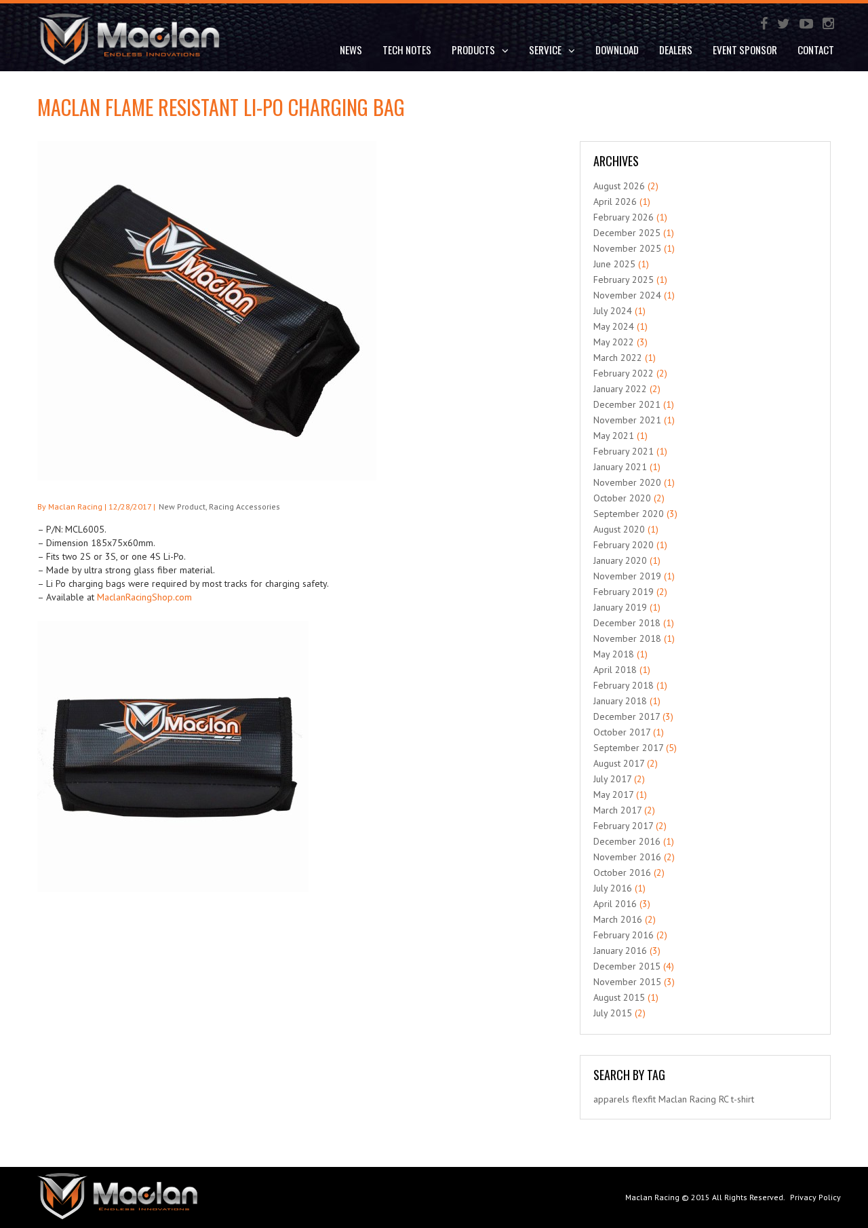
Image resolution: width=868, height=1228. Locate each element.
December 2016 (626, 841)
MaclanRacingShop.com (144, 597)
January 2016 (620, 950)
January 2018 (620, 701)
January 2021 (620, 467)
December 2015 (626, 966)
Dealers (675, 49)
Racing (703, 1099)
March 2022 (617, 357)
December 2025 (626, 233)
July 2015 (612, 1013)
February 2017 (623, 826)
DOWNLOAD (617, 49)
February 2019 (623, 592)
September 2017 (628, 748)
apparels (611, 1099)
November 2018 (627, 638)
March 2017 (617, 810)
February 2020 (623, 545)
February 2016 (623, 935)
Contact (815, 49)
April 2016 (615, 904)
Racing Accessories (244, 506)
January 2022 (620, 389)
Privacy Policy (815, 1197)
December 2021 (626, 404)
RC (723, 1099)
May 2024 (613, 326)
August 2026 (619, 186)
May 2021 (613, 435)
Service (545, 49)
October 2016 (622, 872)
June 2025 (614, 264)
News (351, 49)
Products (473, 49)
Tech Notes (406, 49)
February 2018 (623, 685)
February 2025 (623, 279)
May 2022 (613, 342)
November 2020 (627, 482)
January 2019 (620, 607)
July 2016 (612, 888)
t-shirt (742, 1099)
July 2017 (612, 779)
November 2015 (627, 982)
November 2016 (627, 857)
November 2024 (627, 295)
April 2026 (615, 201)
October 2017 (621, 732)
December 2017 (626, 716)
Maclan (672, 1099)
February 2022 (623, 373)
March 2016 (617, 919)
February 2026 (623, 217)
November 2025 (627, 248)
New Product (182, 506)
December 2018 (626, 623)
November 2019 (627, 576)
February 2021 (623, 451)
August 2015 (619, 997)
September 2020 (628, 513)
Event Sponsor (745, 49)
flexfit (644, 1099)
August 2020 (619, 529)
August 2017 (618, 763)
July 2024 (612, 311)
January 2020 (620, 560)
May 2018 (613, 654)
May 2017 (613, 794)
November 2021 (627, 420)
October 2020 (622, 498)
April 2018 (615, 670)
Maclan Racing (652, 1197)
